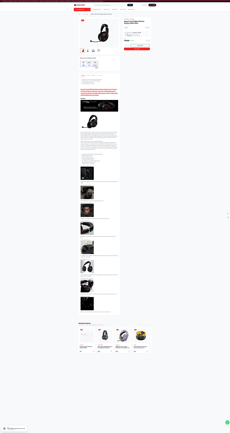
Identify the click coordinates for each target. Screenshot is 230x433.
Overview (83, 75)
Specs (88, 75)
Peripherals (115, 9)
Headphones (85, 14)
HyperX (86, 134)
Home (80, 14)
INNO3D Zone (131, 9)
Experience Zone (97, 9)
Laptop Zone (123, 9)
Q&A (100, 75)
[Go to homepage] (79, 5)
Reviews (93, 75)
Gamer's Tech (107, 9)
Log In (145, 5)
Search (130, 5)
